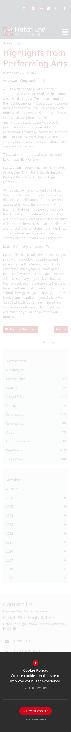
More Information (36, 687)
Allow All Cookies (35, 711)
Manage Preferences (36, 719)
